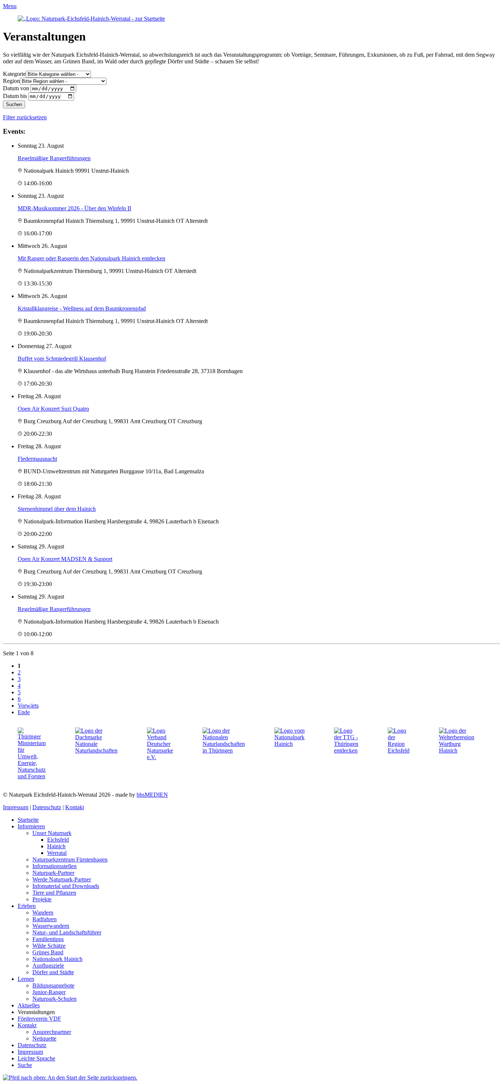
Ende (24, 712)
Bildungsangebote (53, 985)
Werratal (57, 853)
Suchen (14, 104)
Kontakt (74, 807)
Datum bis (15, 96)
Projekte (42, 899)
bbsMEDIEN (152, 795)
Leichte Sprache (36, 1058)
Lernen (26, 979)
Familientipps (48, 939)
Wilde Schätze (49, 946)
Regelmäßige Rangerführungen (54, 158)
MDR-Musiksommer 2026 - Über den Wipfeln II (74, 208)
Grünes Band (47, 952)
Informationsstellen (54, 866)
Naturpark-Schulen (54, 999)
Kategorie (14, 74)
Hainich (56, 846)
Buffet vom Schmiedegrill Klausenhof (62, 358)
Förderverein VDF (39, 1018)
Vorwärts (28, 705)
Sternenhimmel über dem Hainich (57, 509)
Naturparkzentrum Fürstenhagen (70, 859)
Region (11, 81)
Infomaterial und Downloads (65, 886)
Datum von (16, 88)
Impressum (15, 807)
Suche (25, 1065)
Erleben (27, 906)
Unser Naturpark (51, 833)
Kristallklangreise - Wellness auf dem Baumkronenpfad (82, 308)
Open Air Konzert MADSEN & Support (65, 559)
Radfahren (44, 919)
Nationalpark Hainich (57, 959)
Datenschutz (46, 807)
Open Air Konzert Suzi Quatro (53, 409)
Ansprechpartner (51, 1032)
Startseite (28, 820)
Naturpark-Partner (53, 873)
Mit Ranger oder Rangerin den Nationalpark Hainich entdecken (91, 258)
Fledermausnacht (37, 459)
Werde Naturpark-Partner (61, 879)
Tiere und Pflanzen (54, 893)
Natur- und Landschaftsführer (66, 932)
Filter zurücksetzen (25, 117)
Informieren (31, 826)
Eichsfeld (58, 839)
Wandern (42, 912)
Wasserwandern (50, 926)
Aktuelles (29, 1005)
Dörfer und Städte (53, 972)
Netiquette (44, 1038)
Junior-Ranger (49, 992)
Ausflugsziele (48, 965)
